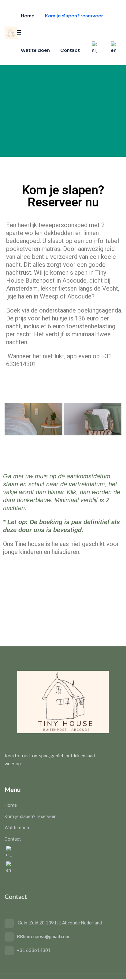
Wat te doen (35, 50)
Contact (70, 50)
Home (28, 16)
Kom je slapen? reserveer (74, 16)
